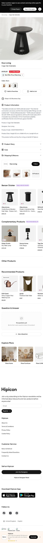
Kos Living (4, 15)
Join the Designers (22, 472)
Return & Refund (7, 449)
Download (33, 537)
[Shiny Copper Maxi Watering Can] (10, 284)
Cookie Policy (6, 433)
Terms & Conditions (8, 426)
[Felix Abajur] (28, 233)
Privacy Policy (6, 430)
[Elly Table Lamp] (10, 233)
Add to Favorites (12, 91)
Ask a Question (23, 334)
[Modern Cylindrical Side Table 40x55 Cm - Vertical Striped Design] (28, 197)
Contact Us (5, 456)
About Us (4, 423)
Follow (36, 164)
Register (5, 411)
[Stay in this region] (39, 9)
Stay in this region (30, 9)
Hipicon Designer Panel (21, 477)
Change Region (15, 9)
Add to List (33, 91)
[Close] (40, 537)
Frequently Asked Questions (10, 452)
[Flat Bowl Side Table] (28, 284)
